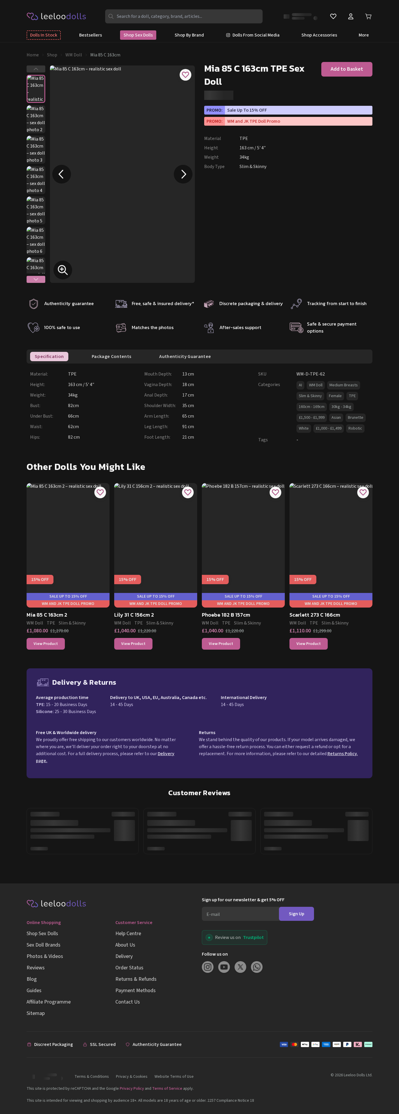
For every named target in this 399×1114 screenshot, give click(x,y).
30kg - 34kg (341, 407)
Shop (52, 55)
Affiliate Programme (49, 1002)
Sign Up (296, 914)
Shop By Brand (189, 35)
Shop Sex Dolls (138, 35)
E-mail (213, 914)
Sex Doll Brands (43, 945)
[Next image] (183, 174)
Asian (336, 418)
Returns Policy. (342, 753)
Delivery (124, 956)
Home (33, 55)
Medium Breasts (343, 385)
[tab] (49, 356)
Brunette (355, 418)
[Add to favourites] (185, 75)
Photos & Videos (45, 956)
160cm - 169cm (312, 407)
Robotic (355, 428)
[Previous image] (61, 174)
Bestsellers (90, 35)
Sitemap (36, 1013)
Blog (32, 979)
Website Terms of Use (174, 1077)
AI (300, 385)
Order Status (129, 967)
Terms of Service (167, 1088)
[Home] (56, 16)
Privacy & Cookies (132, 1077)
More (364, 35)
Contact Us (127, 1002)
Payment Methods (135, 990)
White (304, 428)
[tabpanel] (201, 407)
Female (335, 396)
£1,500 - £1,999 (312, 418)
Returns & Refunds (136, 979)
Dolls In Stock (43, 35)
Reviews (36, 967)
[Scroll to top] (384, 1090)
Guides (34, 990)
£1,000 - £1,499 (328, 428)
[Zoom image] (62, 270)
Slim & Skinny (310, 396)
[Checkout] (326, 1044)
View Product (46, 644)
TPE (352, 396)
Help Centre (128, 933)
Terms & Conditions (91, 1077)
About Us (125, 945)
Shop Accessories (319, 35)
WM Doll (73, 55)
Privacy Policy (132, 1088)
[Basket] (368, 16)
